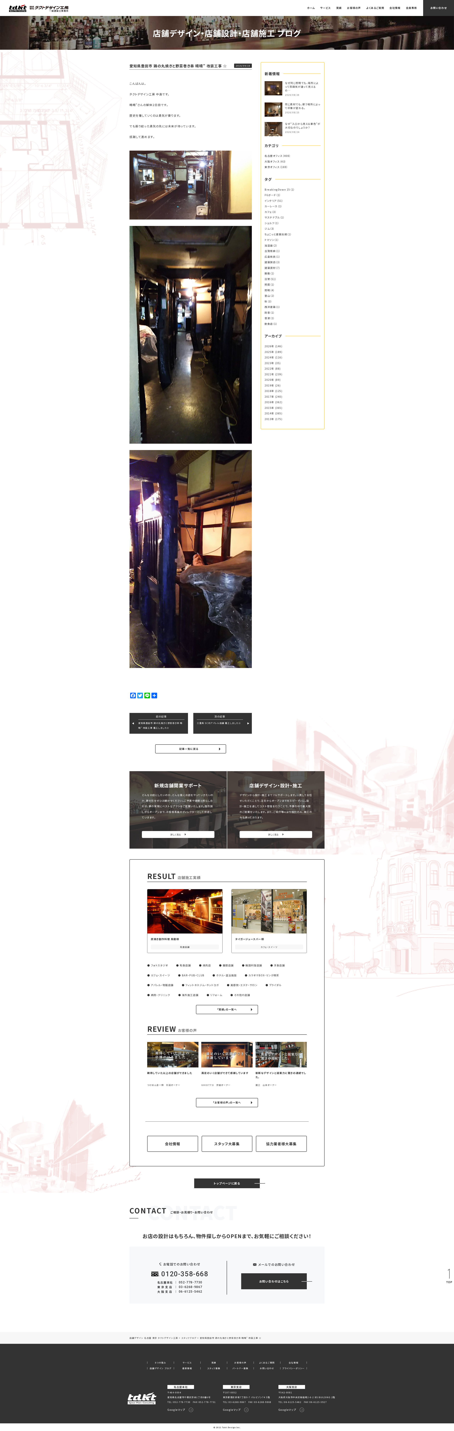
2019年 (269, 385)
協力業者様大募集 (281, 1143)
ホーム (311, 8)
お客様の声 (354, 8)
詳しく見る (175, 834)
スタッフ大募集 (227, 1143)
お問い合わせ (438, 8)
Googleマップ (176, 1409)
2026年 (269, 346)
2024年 (269, 357)
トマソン (269, 240)
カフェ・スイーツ (160, 975)
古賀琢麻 (270, 251)
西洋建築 (270, 307)
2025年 (269, 352)
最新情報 (187, 1368)
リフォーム (216, 995)
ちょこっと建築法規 (276, 234)
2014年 (269, 413)
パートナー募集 (240, 1368)
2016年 (269, 402)
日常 (267, 279)
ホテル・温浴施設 (226, 975)
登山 (267, 295)
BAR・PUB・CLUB (193, 975)
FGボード (270, 195)
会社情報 (394, 8)
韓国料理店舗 (253, 965)
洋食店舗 (279, 965)
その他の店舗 (242, 995)
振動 (267, 273)
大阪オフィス (272, 161)
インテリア (271, 200)
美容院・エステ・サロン (244, 985)
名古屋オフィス (274, 156)
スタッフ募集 (213, 1368)
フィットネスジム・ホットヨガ (202, 985)
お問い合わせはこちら (274, 1281)
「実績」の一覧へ (227, 1009)
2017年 (269, 396)
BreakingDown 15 (277, 189)
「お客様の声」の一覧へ (227, 1102)
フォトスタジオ (159, 965)
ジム (267, 228)
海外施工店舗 (190, 995)
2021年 (269, 374)
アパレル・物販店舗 (162, 985)
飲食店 (269, 324)
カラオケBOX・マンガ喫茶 (263, 975)
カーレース (271, 206)
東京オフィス (272, 167)
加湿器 (269, 245)
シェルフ (269, 223)
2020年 (269, 380)
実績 (339, 8)
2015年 (269, 408)
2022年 (269, 368)
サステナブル (272, 217)
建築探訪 (270, 262)
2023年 (269, 363)
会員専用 (411, 8)
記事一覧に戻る (188, 749)
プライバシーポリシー (293, 1368)
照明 (267, 290)
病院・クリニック (160, 995)
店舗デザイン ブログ (160, 1368)
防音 (267, 312)
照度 (267, 284)
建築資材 (270, 268)
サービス (325, 8)
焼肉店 (207, 965)
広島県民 (270, 256)
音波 (267, 318)
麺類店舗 (228, 965)
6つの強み (160, 1363)
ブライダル (275, 985)
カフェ (268, 212)
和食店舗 (185, 965)
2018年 (269, 391)
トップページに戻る (227, 1183)
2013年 (269, 419)
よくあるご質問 (375, 8)
